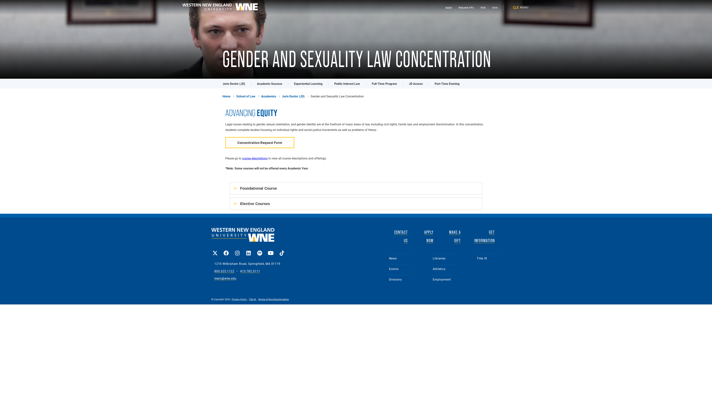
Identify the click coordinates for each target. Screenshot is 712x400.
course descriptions (255, 158)
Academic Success (269, 84)
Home (226, 96)
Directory (395, 279)
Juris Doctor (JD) (233, 84)
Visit (483, 7)
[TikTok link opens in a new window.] (282, 250)
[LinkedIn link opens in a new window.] (248, 250)
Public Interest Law (347, 84)
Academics (268, 96)
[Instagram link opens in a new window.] (237, 250)
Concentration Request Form (259, 142)
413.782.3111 (250, 271)
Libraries (439, 258)
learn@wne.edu (225, 278)
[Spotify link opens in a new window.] (259, 250)
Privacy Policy (240, 299)
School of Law (245, 96)
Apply (448, 7)
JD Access (416, 84)
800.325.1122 (224, 271)
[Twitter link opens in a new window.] (215, 250)
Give (494, 7)
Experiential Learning (308, 84)
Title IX (482, 258)
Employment (442, 279)
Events (394, 269)
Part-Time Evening (447, 84)
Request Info (466, 7)
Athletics (439, 269)
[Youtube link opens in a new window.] (270, 250)
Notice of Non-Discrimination (273, 299)
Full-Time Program (384, 84)
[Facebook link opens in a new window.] (226, 250)
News (393, 258)
